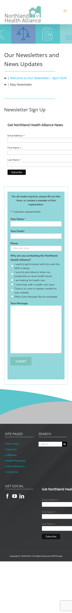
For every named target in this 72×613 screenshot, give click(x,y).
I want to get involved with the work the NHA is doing (37, 266)
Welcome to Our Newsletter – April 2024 (38, 78)
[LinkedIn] (21, 496)
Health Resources (16, 460)
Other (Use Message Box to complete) (35, 296)
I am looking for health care (29, 280)
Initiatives (11, 455)
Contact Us (12, 472)
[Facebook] (7, 496)
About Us (11, 449)
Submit (20, 361)
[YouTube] (14, 496)
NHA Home (12, 443)
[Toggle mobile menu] (65, 11)
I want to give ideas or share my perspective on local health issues (33, 274)
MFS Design (57, 556)
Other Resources (15, 466)
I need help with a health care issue (34, 284)
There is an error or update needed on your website (35, 290)
